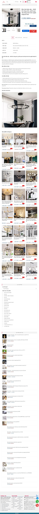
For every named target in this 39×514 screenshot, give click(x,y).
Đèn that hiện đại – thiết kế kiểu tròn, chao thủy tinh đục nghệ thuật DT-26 (31, 184)
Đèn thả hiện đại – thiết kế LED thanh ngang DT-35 (19, 275)
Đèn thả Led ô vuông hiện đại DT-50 (19, 220)
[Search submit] (23, 2)
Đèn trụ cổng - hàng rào (7, 313)
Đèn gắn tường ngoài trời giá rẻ (9, 302)
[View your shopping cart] (36, 1)
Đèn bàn (5, 294)
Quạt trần (5, 323)
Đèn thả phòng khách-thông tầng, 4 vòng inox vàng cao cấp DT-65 (7, 238)
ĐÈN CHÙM (6, 300)
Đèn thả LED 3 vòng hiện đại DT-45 (19, 165)
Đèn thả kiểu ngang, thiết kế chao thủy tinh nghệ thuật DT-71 (31, 238)
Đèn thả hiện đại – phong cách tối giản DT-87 (31, 257)
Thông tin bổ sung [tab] (18, 37)
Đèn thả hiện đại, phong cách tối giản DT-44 (7, 220)
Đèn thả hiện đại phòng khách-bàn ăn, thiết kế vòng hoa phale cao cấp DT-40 (7, 202)
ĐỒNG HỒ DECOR (7, 318)
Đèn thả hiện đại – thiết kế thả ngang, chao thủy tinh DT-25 (19, 257)
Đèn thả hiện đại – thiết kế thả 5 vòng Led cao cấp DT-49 (19, 202)
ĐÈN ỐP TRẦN (6, 305)
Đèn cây (5, 297)
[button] (10, 4)
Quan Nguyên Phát (21, 513)
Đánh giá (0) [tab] (25, 37)
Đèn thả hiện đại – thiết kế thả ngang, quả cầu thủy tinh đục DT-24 (31, 146)
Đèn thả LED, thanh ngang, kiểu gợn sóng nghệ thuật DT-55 (31, 220)
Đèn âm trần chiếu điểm (7, 292)
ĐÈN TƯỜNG (6, 316)
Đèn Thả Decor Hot (7, 310)
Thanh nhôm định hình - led (8, 324)
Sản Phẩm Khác (6, 326)
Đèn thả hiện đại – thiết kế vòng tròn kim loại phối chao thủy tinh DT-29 (31, 165)
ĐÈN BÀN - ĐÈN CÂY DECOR (8, 295)
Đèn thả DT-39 (4, 84)
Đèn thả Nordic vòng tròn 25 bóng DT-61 (7, 146)
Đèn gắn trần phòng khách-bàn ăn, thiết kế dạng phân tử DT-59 (7, 275)
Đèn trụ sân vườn (7, 315)
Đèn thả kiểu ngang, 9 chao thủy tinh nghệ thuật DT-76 (19, 146)
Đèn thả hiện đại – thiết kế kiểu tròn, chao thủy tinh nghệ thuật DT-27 (7, 165)
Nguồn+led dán (6, 321)
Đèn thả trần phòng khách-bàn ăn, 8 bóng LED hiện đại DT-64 (31, 202)
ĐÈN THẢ (5, 308)
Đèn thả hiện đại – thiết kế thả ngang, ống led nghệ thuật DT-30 (31, 275)
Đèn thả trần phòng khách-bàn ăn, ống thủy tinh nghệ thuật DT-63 (7, 257)
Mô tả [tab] (13, 37)
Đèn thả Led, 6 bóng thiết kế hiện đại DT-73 (19, 238)
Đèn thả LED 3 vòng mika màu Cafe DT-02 (19, 183)
